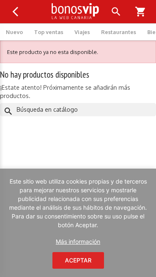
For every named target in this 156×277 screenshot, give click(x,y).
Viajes (82, 32)
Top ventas (48, 32)
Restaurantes (118, 32)
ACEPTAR (78, 260)
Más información (78, 241)
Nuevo (14, 32)
